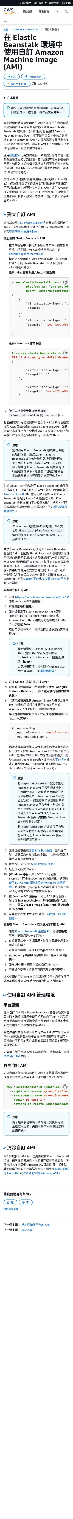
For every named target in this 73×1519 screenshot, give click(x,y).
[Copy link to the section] (4, 214)
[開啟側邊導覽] (5, 21)
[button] (11, 98)
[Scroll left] (20, 11)
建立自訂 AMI (12, 1056)
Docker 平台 (31, 578)
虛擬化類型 (47, 671)
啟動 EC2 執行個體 (40, 850)
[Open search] (66, 11)
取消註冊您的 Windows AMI (40, 1173)
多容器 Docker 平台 (54, 578)
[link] (51, 29)
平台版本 (60, 759)
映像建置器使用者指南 (23, 231)
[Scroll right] (57, 11)
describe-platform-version (26, 254)
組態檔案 (15, 155)
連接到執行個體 (43, 864)
